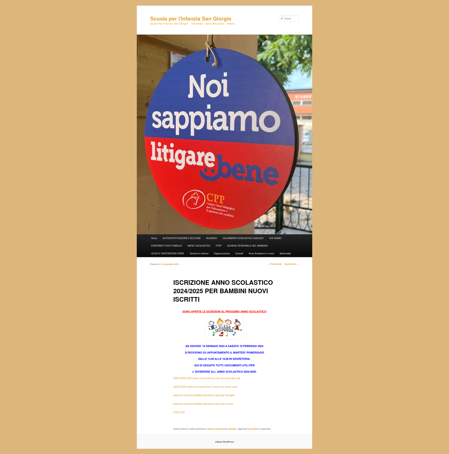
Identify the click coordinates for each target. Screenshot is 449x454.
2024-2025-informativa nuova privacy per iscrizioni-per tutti (206, 378)
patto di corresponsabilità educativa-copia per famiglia (203, 395)
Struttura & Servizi (199, 253)
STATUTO (179, 412)
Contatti (239, 253)
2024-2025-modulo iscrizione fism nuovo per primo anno (205, 386)
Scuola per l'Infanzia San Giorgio (190, 18)
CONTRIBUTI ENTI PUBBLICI (166, 245)
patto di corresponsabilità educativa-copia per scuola (203, 403)
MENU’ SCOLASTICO (199, 245)
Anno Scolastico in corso (261, 253)
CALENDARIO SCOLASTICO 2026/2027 (243, 238)
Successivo (291, 263)
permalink (253, 428)
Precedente (275, 263)
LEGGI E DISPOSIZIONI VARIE (167, 253)
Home (154, 238)
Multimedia (285, 253)
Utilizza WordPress (224, 441)
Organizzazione (222, 253)
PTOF (219, 245)
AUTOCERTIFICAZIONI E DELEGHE (182, 238)
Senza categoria (216, 428)
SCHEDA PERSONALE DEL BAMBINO (247, 245)
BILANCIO (211, 238)
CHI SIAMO (275, 238)
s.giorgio (232, 428)
